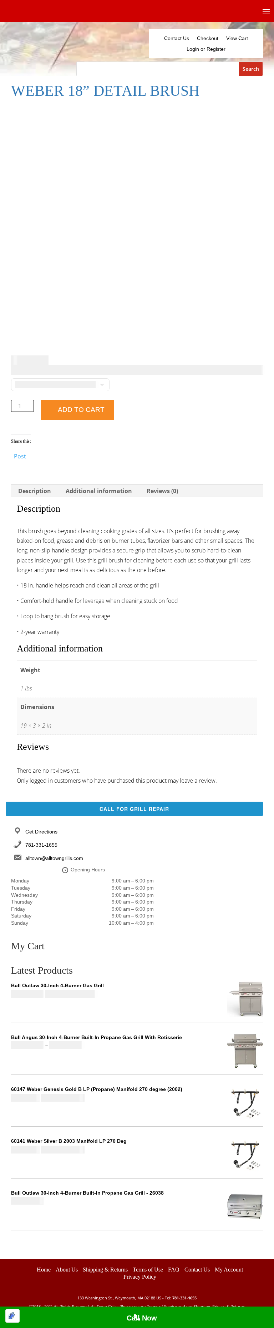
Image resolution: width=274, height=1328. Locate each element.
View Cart (237, 38)
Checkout (207, 38)
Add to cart (81, 409)
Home (44, 1269)
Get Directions (41, 832)
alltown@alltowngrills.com (54, 858)
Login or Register (206, 49)
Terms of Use (148, 1269)
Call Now (142, 1318)
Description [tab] (34, 491)
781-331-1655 (41, 845)
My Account (229, 1269)
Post (20, 455)
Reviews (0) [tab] (162, 491)
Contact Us (176, 38)
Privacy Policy (139, 1277)
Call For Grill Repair (134, 808)
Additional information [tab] (99, 491)
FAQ (173, 1269)
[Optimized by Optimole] (12, 1316)
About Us (67, 1269)
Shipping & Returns (105, 1269)
